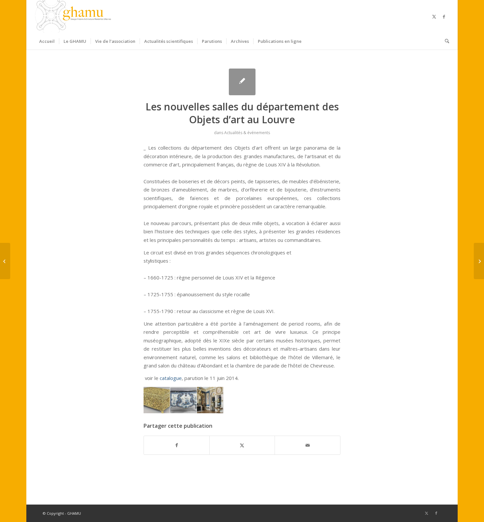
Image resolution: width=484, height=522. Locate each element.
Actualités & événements (247, 132)
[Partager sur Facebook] (176, 445)
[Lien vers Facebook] (444, 16)
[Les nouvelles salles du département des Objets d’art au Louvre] (242, 82)
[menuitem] (47, 41)
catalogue (171, 378)
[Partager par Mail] (307, 445)
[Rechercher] (445, 41)
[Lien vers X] (434, 16)
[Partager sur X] (242, 445)
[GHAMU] (74, 16)
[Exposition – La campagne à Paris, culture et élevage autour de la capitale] (5, 261)
